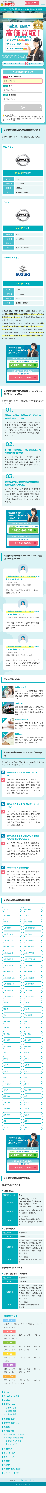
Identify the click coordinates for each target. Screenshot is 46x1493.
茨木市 (5, 922)
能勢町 (26, 1096)
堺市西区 (27, 1034)
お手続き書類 (9, 1431)
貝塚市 (5, 1003)
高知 (28, 1372)
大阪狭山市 (28, 922)
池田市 (5, 909)
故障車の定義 (11, 1411)
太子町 (5, 1065)
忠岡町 (26, 1077)
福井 (28, 1346)
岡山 (20, 1369)
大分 (35, 1380)
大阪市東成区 (29, 978)
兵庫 (28, 1357)
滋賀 (5, 1357)
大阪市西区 (28, 965)
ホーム (6, 1392)
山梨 (35, 1346)
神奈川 (14, 1338)
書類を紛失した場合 (13, 1441)
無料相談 (7, 1400)
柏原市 (26, 1003)
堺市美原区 (7, 1046)
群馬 (20, 1335)
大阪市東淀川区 (9, 984)
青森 (15, 1324)
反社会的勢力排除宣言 (12, 1469)
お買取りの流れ (10, 1419)
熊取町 (26, 1021)
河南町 (5, 1015)
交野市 (5, 1009)
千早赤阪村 (7, 1084)
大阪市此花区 (8, 940)
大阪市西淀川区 (30, 971)
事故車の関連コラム (11, 1423)
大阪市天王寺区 (30, 959)
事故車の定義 (11, 1408)
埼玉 (28, 1335)
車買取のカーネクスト (28, 1480)
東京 (5, 1338)
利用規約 (7, 1465)
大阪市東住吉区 (9, 978)
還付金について (12, 1444)
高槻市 (26, 1071)
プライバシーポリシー (12, 1473)
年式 (10, 85)
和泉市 (26, 915)
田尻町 (5, 1077)
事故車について (10, 1404)
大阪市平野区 (29, 984)
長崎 (20, 1380)
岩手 (22, 1324)
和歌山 (6, 1361)
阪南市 (26, 1102)
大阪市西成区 (8, 971)
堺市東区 (6, 1040)
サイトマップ (9, 1457)
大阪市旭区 (7, 928)
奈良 (35, 1357)
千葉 (35, 1335)
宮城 (30, 1324)
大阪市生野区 (8, 934)
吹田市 (26, 1052)
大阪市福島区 (8, 990)
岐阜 (13, 1349)
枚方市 (26, 1108)
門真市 (26, 1009)
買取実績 (7, 1427)
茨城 (5, 1335)
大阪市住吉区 (29, 947)
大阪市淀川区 (29, 996)
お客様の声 (8, 1449)
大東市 (26, 1065)
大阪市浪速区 (8, 965)
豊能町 (5, 1090)
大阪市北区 (28, 934)
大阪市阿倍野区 (30, 928)
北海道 (6, 1324)
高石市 (5, 1071)
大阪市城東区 (29, 940)
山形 (5, 1327)
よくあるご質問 (10, 1453)
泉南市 (26, 1059)
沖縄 (22, 1383)
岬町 (5, 1121)
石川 (20, 1346)
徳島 (5, 1372)
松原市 (26, 1115)
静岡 (20, 1349)
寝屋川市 (6, 1096)
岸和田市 (6, 1021)
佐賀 (13, 1380)
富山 (13, 1346)
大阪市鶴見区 (8, 959)
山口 (35, 1369)
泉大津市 (27, 909)
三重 (35, 1349)
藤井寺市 (6, 1115)
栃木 (13, 1335)
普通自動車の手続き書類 (15, 1434)
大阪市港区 (28, 990)
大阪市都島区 (8, 996)
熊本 (28, 1380)
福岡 (5, 1380)
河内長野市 (28, 1015)
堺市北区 (6, 1027)
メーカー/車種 (15, 76)
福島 (13, 1327)
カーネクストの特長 (11, 1396)
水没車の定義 (11, 1414)
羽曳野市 (6, 1102)
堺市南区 (27, 1040)
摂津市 (5, 1059)
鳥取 (5, 1369)
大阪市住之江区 (9, 947)
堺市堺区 (27, 1027)
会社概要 (7, 1461)
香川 (13, 1372)
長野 (5, 1349)
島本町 (5, 1052)
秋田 (37, 1324)
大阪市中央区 (29, 953)
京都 (13, 1357)
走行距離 (12, 95)
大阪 (20, 1357)
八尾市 (26, 1127)
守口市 (5, 1127)
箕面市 (26, 1121)
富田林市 (27, 1090)
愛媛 (20, 1372)
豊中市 (26, 1084)
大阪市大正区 (8, 953)
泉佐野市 (6, 915)
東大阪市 (6, 1108)
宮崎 (5, 1383)
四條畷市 (27, 1046)
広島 (28, 1369)
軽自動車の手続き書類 (14, 1437)
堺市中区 (6, 1034)
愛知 (28, 1349)
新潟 (5, 1346)
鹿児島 (14, 1383)
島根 (13, 1369)
